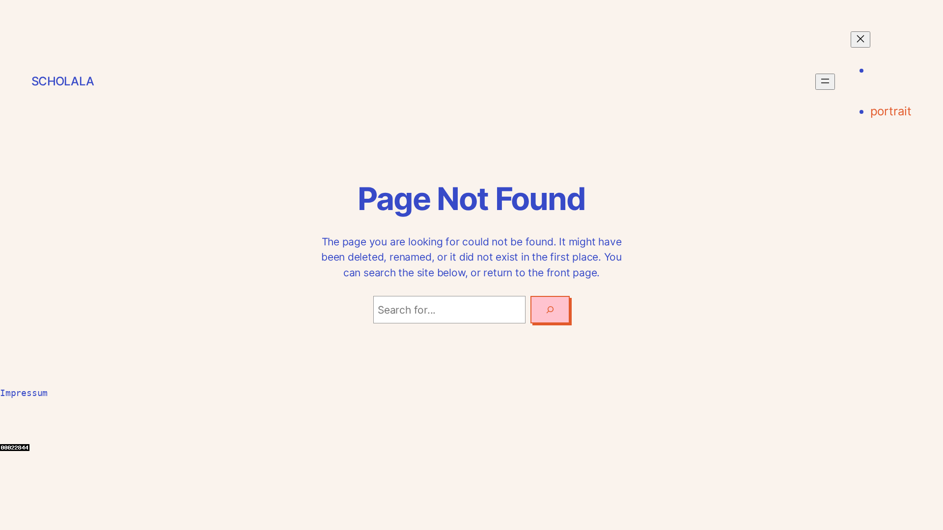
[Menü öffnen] (825, 82)
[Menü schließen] (860, 39)
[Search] (550, 309)
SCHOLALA (62, 81)
